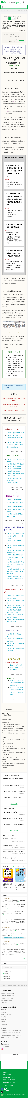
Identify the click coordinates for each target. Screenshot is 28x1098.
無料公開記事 (7, 979)
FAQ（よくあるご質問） (6, 1000)
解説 (11, 37)
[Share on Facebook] (2, 1089)
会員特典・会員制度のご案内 (7, 993)
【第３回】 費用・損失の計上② (15, 466)
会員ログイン (18, 2)
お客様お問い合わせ (5, 1003)
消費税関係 (3, 1019)
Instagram (5, 1049)
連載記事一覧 (7, 976)
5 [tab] (18, 866)
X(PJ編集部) (6, 1046)
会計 (27, 10)
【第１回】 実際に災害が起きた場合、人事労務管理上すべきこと (15, 502)
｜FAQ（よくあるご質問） (8, 1085)
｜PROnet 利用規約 (6, 1074)
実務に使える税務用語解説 (8, 1007)
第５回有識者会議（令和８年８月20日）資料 (14, 938)
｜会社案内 (4, 1072)
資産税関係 (3, 1017)
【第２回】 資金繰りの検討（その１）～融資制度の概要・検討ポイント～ (15, 437)
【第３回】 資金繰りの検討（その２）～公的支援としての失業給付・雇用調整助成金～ (15, 444)
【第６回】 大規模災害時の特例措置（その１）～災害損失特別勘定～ (15, 564)
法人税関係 (3, 1012)
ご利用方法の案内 (6, 990)
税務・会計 (20, 10)
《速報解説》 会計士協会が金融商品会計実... (11, 1030)
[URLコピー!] (2, 1096)
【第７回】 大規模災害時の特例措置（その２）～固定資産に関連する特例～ (15, 571)
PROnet (3, 10)
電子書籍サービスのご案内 (7, 998)
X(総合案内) (6, 1044)
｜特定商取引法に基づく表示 (8, 1080)
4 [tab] (17, 866)
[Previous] (2, 879)
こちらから (21, 40)
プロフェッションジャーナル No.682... (9, 1037)
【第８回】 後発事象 (12, 483)
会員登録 (13, 2)
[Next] (26, 879)
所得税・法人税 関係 (6, 1014)
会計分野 (3, 1022)
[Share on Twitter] (2, 1092)
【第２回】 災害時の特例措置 (15, 507)
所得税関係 (3, 1009)
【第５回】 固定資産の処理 (14, 471)
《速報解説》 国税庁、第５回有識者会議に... (11, 1033)
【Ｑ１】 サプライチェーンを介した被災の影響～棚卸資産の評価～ (17, 683)
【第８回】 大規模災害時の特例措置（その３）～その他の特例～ (15, 578)
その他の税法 (4, 1024)
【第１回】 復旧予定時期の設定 (15, 433)
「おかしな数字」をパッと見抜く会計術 (20, 885)
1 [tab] (13, 866)
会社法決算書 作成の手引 (7, 884)
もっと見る (14, 803)
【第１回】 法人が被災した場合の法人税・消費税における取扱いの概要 (15, 536)
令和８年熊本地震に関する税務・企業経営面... (11, 1035)
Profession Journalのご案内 (7, 995)
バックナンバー (7, 973)
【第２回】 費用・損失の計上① (15, 464)
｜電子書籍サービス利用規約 (8, 1082)
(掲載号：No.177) (16, 16)
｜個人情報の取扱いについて (8, 1077)
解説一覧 (17, 37)
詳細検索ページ (7, 971)
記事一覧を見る (14, 830)
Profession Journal (11, 10)
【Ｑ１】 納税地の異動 (16, 665)
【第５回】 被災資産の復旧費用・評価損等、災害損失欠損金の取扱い (15, 557)
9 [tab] (23, 866)
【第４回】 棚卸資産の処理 (14, 468)
